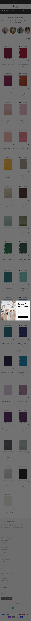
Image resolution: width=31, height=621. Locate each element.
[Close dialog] (29, 301)
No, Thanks (23, 318)
